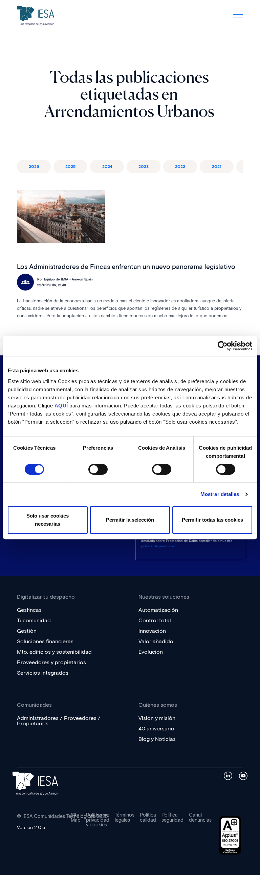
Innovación (152, 631)
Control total (154, 620)
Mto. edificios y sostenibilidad (54, 652)
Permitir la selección (130, 520)
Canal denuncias (200, 817)
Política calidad (148, 817)
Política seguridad (172, 817)
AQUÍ (61, 405)
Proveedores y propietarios (51, 662)
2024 (107, 166)
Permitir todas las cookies (212, 520)
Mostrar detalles (219, 494)
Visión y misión (156, 718)
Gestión (27, 631)
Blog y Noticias (157, 739)
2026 (34, 166)
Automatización (158, 610)
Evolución (150, 652)
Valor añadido (155, 641)
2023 (143, 166)
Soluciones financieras (45, 641)
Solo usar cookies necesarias (47, 520)
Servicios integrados (42, 673)
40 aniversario (156, 728)
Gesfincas (29, 610)
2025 (70, 166)
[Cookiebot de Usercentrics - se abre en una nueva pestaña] (222, 346)
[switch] (98, 469)
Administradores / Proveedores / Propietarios (59, 721)
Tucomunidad (34, 620)
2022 (180, 166)
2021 (216, 166)
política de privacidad (158, 546)
